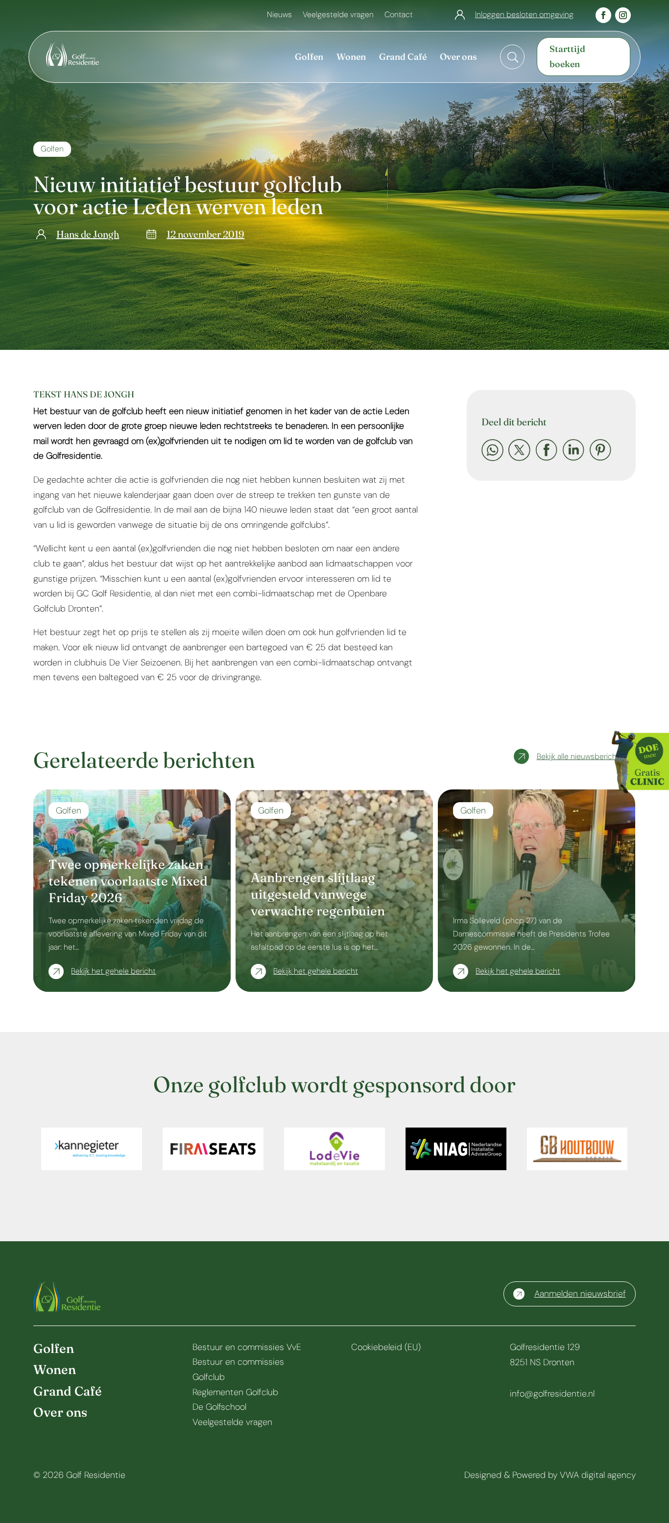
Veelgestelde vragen (338, 15)
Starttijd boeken (567, 56)
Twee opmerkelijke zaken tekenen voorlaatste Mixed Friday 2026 (128, 881)
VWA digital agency (598, 1475)
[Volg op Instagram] (623, 15)
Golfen (52, 149)
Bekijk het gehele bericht (113, 971)
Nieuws (279, 15)
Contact (398, 15)
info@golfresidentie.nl (552, 1394)
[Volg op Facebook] (603, 15)
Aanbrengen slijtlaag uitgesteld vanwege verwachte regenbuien (318, 894)
